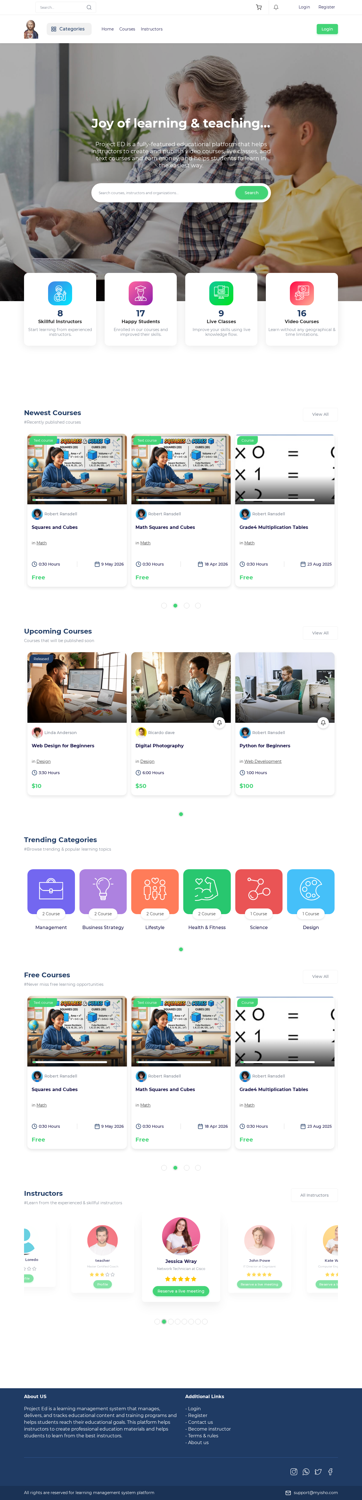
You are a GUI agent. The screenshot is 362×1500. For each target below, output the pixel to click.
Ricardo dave (161, 732)
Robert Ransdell (60, 514)
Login (304, 7)
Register (326, 7)
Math (41, 543)
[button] (164, 605)
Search (252, 192)
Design (43, 761)
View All (320, 414)
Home (108, 29)
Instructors (152, 29)
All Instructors (314, 1195)
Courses (127, 29)
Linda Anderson (60, 732)
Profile (24, 1284)
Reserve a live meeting (103, 1284)
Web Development (263, 761)
